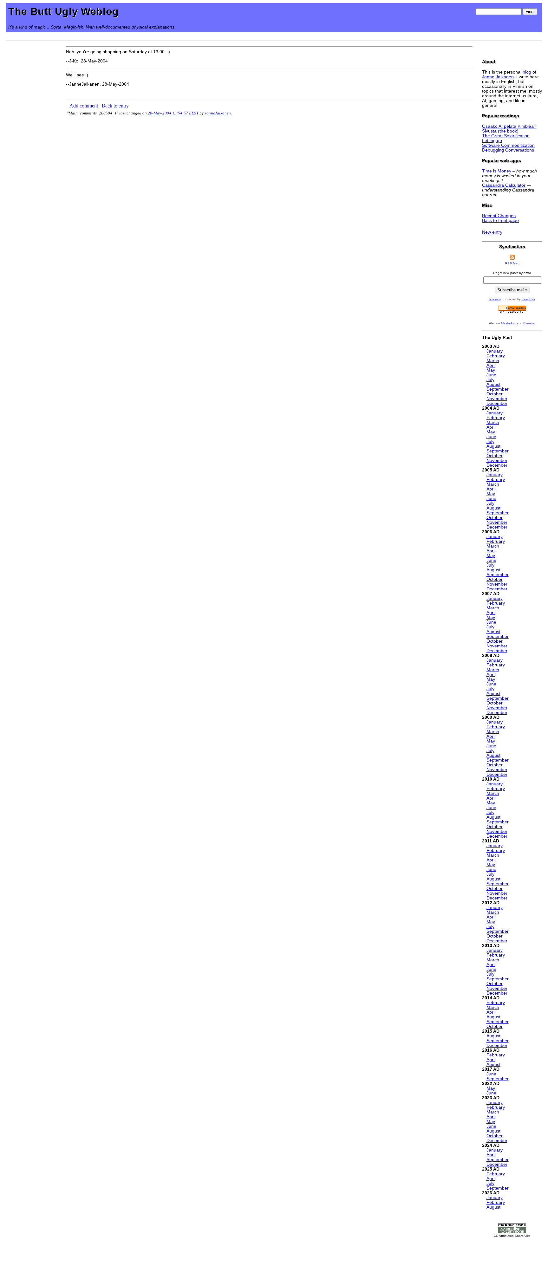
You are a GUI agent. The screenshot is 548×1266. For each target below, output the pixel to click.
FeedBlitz (528, 299)
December (496, 403)
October (494, 394)
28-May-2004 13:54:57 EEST (173, 113)
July (490, 379)
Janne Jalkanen (498, 77)
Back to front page (500, 220)
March (492, 360)
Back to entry (115, 105)
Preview (495, 299)
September (497, 389)
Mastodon (508, 323)
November (496, 398)
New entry (492, 232)
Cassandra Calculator (503, 185)
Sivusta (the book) (500, 131)
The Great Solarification (506, 135)
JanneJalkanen (218, 113)
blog (527, 72)
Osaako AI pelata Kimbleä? (509, 126)
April (490, 365)
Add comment (83, 105)
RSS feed (512, 263)
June (491, 375)
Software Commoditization (508, 145)
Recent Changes (499, 215)
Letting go (492, 140)
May (490, 370)
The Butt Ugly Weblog (63, 11)
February (495, 356)
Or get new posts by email (512, 273)
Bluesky (528, 323)
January (494, 351)
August (493, 384)
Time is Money (496, 171)
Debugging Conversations (508, 150)
